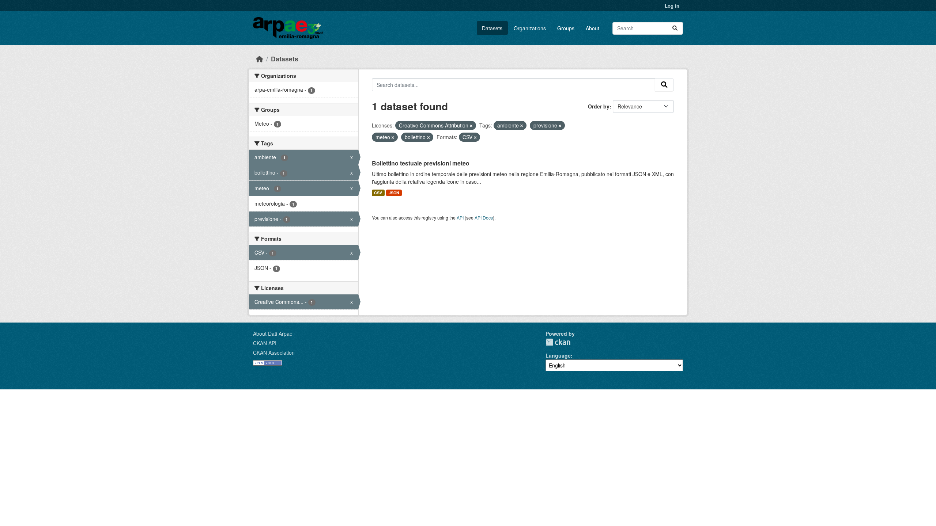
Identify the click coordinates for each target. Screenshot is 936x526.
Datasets (492, 28)
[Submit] (675, 28)
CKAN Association (274, 352)
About (592, 28)
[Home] (259, 58)
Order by (598, 106)
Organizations (530, 28)
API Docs (484, 217)
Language (558, 355)
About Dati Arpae (272, 333)
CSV (378, 192)
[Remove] (471, 126)
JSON (394, 192)
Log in (672, 5)
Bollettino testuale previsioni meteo (420, 163)
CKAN (558, 342)
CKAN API (264, 343)
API (460, 217)
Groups (565, 28)
